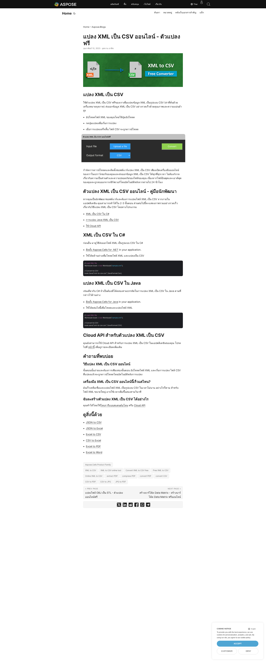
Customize (227, 651)
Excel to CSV (93, 434)
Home (67, 13)
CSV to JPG (105, 481)
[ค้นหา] (208, 4)
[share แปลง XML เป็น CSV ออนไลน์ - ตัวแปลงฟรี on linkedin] (125, 505)
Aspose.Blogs (99, 26)
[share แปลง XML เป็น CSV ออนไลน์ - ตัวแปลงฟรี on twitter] (119, 505)
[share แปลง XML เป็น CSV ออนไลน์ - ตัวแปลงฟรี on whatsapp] (142, 505)
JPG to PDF (120, 481)
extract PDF (112, 476)
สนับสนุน (135, 4)
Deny (248, 651)
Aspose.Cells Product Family (98, 464)
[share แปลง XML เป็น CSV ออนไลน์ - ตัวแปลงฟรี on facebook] (136, 505)
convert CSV (161, 476)
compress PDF (128, 476)
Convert (172, 146)
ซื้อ (125, 4)
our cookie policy (244, 638)
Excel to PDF (93, 446)
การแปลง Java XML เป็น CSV (102, 219)
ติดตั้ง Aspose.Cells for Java (102, 301)
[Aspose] (65, 4)
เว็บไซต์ (147, 4)
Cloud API (139, 405)
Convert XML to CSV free (137, 470)
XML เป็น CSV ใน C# (97, 213)
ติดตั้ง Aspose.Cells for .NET (102, 249)
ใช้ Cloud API (93, 225)
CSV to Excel (93, 440)
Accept (238, 644)
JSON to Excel (94, 428)
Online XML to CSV (93, 476)
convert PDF (145, 476)
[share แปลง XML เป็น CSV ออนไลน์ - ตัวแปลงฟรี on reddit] (131, 505)
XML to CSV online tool (111, 470)
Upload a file (120, 146)
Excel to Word (94, 452)
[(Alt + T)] (74, 13)
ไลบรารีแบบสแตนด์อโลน (114, 405)
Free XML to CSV (160, 470)
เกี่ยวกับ (158, 4)
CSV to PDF (90, 481)
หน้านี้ (91, 347)
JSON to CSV (94, 422)
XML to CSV (90, 470)
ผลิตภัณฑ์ (115, 4)
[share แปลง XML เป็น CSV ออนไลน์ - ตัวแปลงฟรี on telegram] (148, 505)
